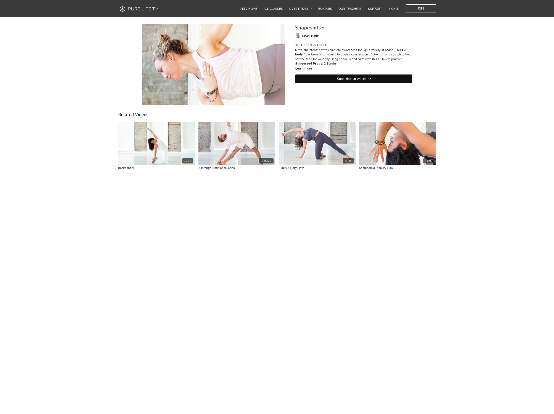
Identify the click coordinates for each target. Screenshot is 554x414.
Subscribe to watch (351, 78)
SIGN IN (394, 9)
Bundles (325, 9)
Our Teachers (350, 9)
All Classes (273, 9)
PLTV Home (248, 9)
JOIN (421, 8)
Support (375, 9)
